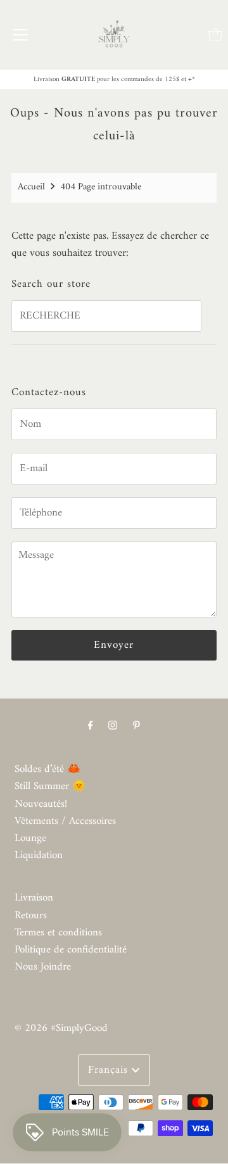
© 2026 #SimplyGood (61, 1028)
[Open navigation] (20, 35)
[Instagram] (112, 726)
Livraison (34, 898)
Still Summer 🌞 (50, 786)
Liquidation (39, 855)
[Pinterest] (136, 726)
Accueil (31, 187)
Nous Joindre (43, 967)
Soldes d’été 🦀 (47, 769)
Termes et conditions (58, 932)
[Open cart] (215, 34)
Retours (31, 915)
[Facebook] (90, 726)
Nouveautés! (41, 804)
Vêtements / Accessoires (65, 821)
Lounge (30, 838)
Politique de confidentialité (71, 949)
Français (110, 1070)
